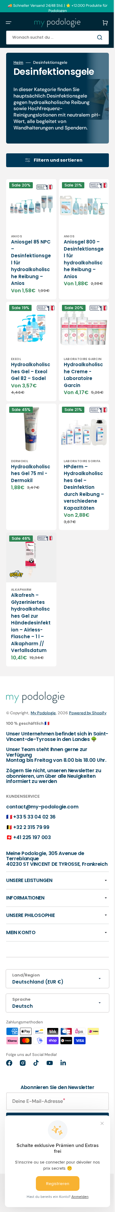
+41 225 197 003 (32, 881)
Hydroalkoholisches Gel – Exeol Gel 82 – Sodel (27, 382)
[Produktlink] (29, 366)
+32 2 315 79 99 (31, 871)
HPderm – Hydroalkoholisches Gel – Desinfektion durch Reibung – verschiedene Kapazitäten (76, 508)
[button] (8, 22)
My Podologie (43, 739)
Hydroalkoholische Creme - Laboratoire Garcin (76, 386)
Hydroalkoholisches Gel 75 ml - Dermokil (27, 486)
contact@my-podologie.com (42, 850)
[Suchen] (92, 37)
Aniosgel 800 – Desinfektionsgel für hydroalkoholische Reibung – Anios (76, 268)
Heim (18, 62)
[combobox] (53, 37)
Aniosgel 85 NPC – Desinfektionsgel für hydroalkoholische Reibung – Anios (27, 268)
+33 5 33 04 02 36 (34, 860)
